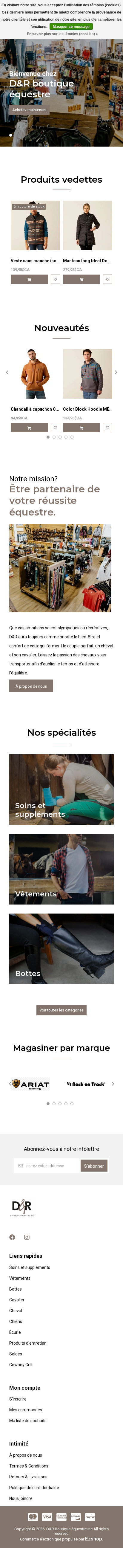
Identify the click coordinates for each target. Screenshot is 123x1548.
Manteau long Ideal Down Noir (92, 260)
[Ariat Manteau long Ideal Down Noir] (87, 225)
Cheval (15, 1310)
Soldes (15, 1354)
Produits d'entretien (28, 1343)
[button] (10, 135)
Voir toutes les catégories (61, 1010)
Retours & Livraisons (28, 1476)
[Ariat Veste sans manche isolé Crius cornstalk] (35, 225)
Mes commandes (25, 1409)
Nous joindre (21, 1498)
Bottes (15, 1289)
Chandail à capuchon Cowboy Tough (46, 409)
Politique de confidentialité (34, 1487)
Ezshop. (94, 1539)
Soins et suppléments (29, 1267)
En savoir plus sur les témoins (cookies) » (62, 34)
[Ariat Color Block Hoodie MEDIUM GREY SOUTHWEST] (87, 374)
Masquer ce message (71, 27)
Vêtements (19, 1278)
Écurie (15, 1332)
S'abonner (94, 1166)
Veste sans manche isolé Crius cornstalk (51, 260)
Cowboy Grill (20, 1364)
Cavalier (16, 1299)
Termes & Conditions (28, 1466)
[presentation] (6, 372)
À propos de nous (31, 686)
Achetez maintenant (29, 110)
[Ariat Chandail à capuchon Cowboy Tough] (35, 374)
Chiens (15, 1321)
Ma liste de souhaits (28, 1420)
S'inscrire (18, 1399)
